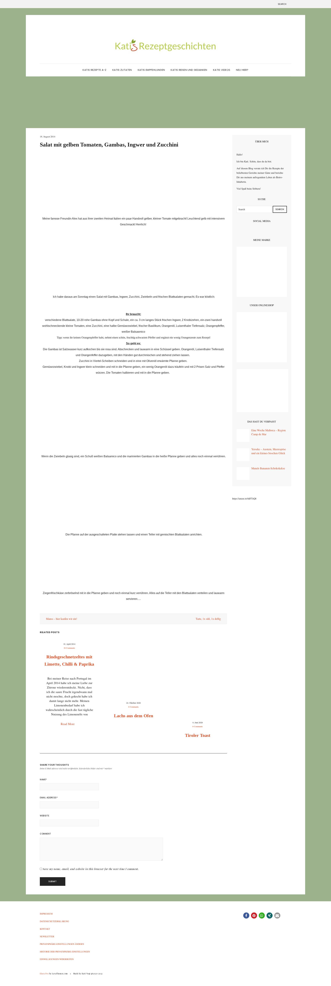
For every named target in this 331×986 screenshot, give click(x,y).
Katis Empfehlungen (151, 70)
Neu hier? (242, 70)
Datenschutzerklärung (54, 921)
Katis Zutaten (122, 70)
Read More (68, 724)
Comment (45, 833)
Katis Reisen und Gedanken (189, 70)
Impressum (46, 913)
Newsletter (47, 936)
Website (44, 815)
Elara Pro (44, 973)
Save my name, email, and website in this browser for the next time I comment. (91, 869)
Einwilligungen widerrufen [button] (57, 959)
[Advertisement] (165, 102)
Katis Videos (221, 70)
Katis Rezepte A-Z (94, 70)
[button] (246, 915)
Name (43, 779)
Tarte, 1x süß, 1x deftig (209, 618)
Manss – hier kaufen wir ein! (61, 618)
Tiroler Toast (197, 735)
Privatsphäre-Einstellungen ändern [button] (62, 944)
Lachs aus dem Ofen (133, 715)
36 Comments (69, 647)
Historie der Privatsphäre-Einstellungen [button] (65, 951)
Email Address (49, 797)
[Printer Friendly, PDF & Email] (49, 610)
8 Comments (133, 706)
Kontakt (45, 928)
